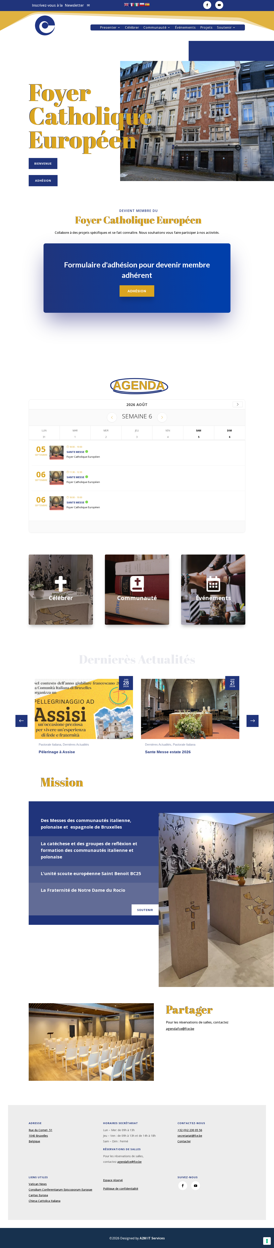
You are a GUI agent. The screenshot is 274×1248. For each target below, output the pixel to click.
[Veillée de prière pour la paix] (190, 709)
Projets (206, 28)
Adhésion (43, 180)
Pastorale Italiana (78, 744)
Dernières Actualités (52, 744)
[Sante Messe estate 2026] (84, 709)
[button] (253, 721)
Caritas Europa (38, 1195)
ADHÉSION (137, 291)
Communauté (154, 28)
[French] (131, 4)
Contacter (184, 1141)
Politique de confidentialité (120, 1188)
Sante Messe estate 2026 (61, 752)
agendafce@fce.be (180, 1028)
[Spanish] (147, 4)
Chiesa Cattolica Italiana (44, 1201)
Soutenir (224, 28)
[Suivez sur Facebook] (207, 5)
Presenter (108, 28)
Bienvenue (43, 163)
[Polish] (142, 4)
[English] (126, 4)
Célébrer (132, 28)
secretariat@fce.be (190, 1136)
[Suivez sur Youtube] (219, 5)
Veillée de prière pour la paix (171, 752)
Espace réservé (113, 1180)
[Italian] (137, 4)
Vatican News (38, 1184)
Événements (185, 28)
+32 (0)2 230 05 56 (190, 1130)
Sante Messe (75, 452)
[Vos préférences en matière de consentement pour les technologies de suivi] (267, 1241)
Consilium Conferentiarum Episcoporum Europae (60, 1189)
